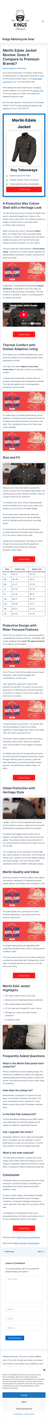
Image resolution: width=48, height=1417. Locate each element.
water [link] (13, 225)
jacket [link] (35, 635)
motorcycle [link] (32, 635)
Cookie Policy (18, 1414)
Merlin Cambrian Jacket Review (26, 1243)
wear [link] (24, 678)
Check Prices (24, 189)
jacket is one (38, 90)
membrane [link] (7, 289)
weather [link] (12, 90)
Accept (24, 1395)
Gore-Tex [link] (29, 289)
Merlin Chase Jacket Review (28, 1237)
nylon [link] (32, 243)
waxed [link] (8, 219)
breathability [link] (34, 184)
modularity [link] (16, 424)
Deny (24, 1402)
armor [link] (42, 641)
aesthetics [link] (27, 852)
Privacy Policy (29, 1414)
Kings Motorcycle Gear (18, 39)
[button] (44, 1370)
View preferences (24, 1408)
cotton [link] (11, 219)
